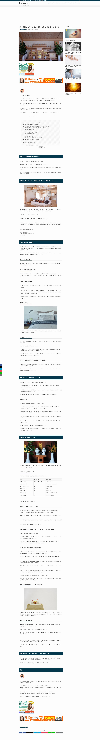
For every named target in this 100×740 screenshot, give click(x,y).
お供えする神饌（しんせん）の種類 (32, 145)
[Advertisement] (50, 17)
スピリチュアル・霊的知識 (23, 29)
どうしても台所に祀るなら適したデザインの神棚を (34, 137)
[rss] (79, 0)
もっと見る (41, 147)
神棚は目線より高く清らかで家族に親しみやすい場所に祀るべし (37, 126)
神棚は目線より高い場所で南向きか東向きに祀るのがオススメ (36, 127)
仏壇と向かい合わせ (29, 136)
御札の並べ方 (28, 140)
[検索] (80, 0)
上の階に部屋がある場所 (30, 133)
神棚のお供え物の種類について (30, 142)
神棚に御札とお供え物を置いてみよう (32, 139)
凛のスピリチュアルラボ (26, 3)
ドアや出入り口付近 (29, 130)
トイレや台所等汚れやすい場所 (31, 132)
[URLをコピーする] (59, 732)
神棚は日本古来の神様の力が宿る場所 (32, 124)
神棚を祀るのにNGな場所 (29, 129)
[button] (22, 732)
